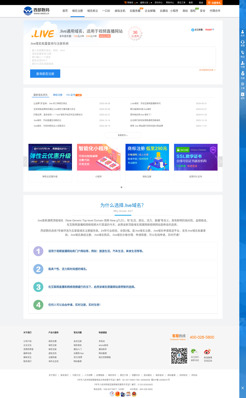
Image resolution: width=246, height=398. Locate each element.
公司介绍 (27, 341)
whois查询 (103, 345)
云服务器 (135, 11)
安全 (202, 11)
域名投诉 (160, 375)
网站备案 (78, 361)
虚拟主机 (120, 11)
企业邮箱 (150, 11)
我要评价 (136, 375)
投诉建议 (148, 375)
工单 (243, 88)
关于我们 (53, 375)
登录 (201, 2)
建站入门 (78, 349)
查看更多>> (123, 135)
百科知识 (183, 375)
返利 (243, 98)
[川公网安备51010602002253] (134, 393)
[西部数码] (36, 11)
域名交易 (53, 349)
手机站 (102, 341)
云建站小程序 (169, 11)
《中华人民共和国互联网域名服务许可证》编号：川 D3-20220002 (123, 384)
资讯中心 (159, 2)
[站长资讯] (123, 393)
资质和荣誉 (28, 349)
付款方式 (76, 375)
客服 (243, 45)
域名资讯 (112, 375)
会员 (243, 35)
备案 (191, 2)
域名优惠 (53, 341)
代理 (243, 66)
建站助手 (103, 349)
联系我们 (27, 361)
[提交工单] (128, 393)
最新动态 (27, 353)
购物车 (131, 3)
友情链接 (100, 375)
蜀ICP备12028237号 (160, 379)
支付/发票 (78, 357)
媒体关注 (27, 357)
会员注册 (78, 341)
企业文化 (27, 345)
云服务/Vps (79, 353)
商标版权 (189, 11)
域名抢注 (92, 11)
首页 (65, 11)
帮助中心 (170, 2)
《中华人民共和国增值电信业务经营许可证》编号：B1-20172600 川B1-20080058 (113, 379)
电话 (243, 56)
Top (242, 382)
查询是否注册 (45, 73)
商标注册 (57, 95)
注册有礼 (216, 2)
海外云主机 (54, 361)
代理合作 (215, 11)
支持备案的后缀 (206, 69)
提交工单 (181, 2)
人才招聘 (88, 375)
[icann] (111, 393)
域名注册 (77, 11)
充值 (243, 78)
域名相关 (78, 345)
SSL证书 (70, 95)
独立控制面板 (105, 357)
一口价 (106, 11)
